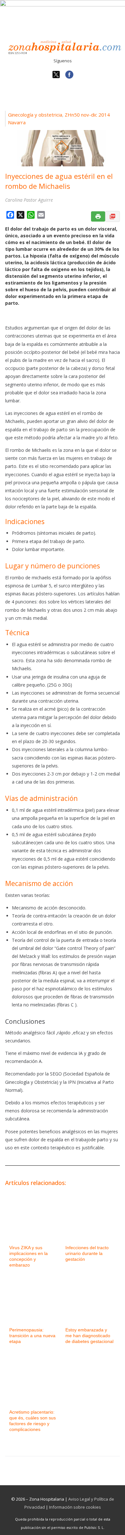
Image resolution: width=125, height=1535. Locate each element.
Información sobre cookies (75, 1507)
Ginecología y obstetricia (35, 114)
